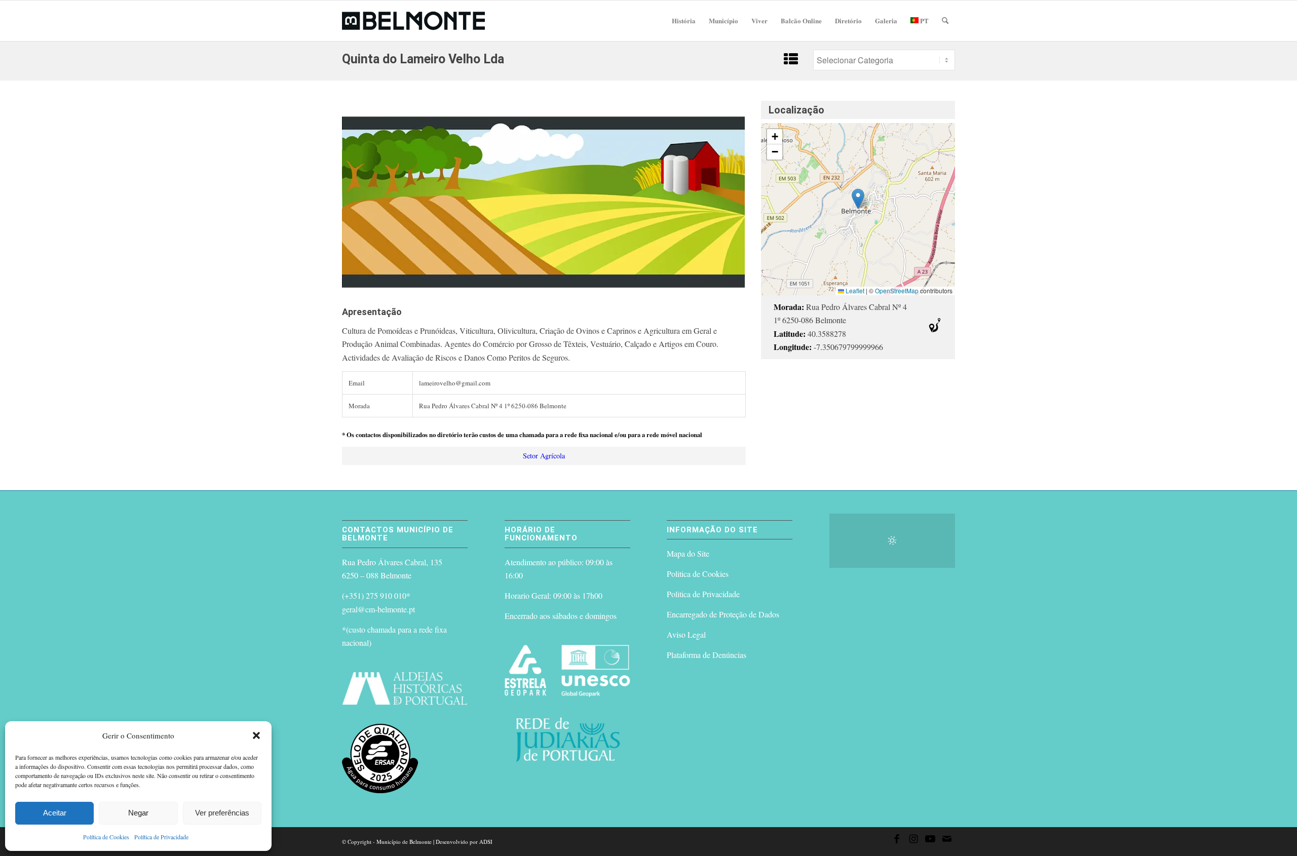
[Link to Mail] (947, 840)
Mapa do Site (688, 553)
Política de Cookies (106, 837)
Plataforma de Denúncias (706, 654)
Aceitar (54, 812)
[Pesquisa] (945, 21)
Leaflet (854, 290)
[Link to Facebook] (896, 840)
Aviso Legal (686, 634)
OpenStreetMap (897, 290)
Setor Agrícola (544, 455)
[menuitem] (683, 21)
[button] (256, 735)
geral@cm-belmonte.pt (378, 609)
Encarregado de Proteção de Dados (723, 614)
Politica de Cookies (698, 573)
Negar (138, 812)
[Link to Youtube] (930, 840)
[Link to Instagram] (913, 840)
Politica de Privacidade (703, 594)
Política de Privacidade (161, 837)
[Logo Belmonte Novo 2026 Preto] (413, 21)
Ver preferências (222, 812)
